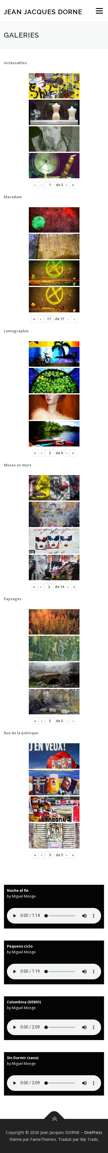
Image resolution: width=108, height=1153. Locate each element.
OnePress (93, 1132)
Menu (99, 10)
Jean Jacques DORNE (43, 11)
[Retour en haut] (54, 1119)
